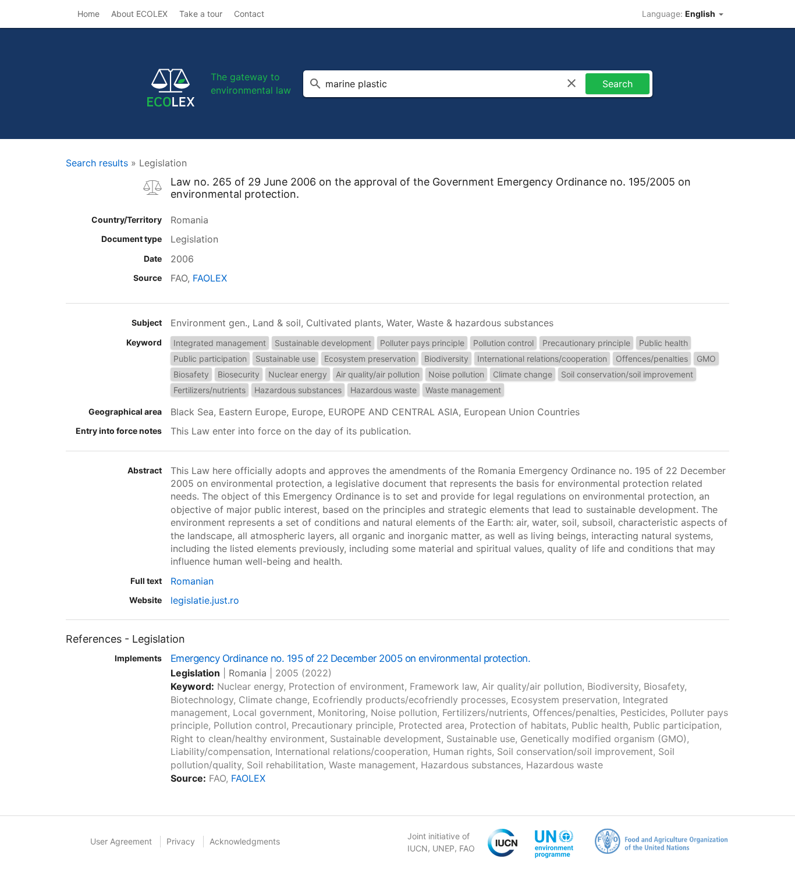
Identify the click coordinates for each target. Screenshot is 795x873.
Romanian (192, 581)
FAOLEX (210, 278)
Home (88, 14)
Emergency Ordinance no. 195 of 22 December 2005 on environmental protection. (350, 658)
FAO (467, 848)
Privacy (180, 841)
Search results (97, 163)
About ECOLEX (139, 14)
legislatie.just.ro (205, 600)
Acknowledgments (245, 841)
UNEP (443, 848)
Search (617, 84)
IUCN (417, 848)
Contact (249, 14)
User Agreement (121, 841)
